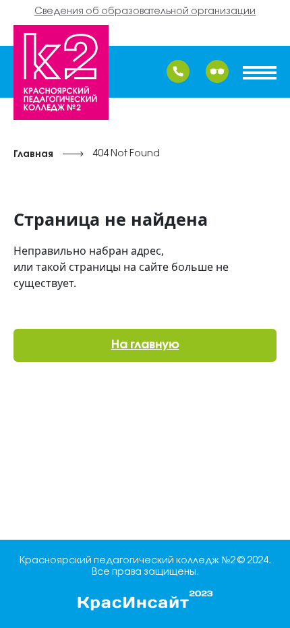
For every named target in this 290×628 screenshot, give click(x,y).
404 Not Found (126, 154)
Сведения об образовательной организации (145, 11)
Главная (33, 154)
